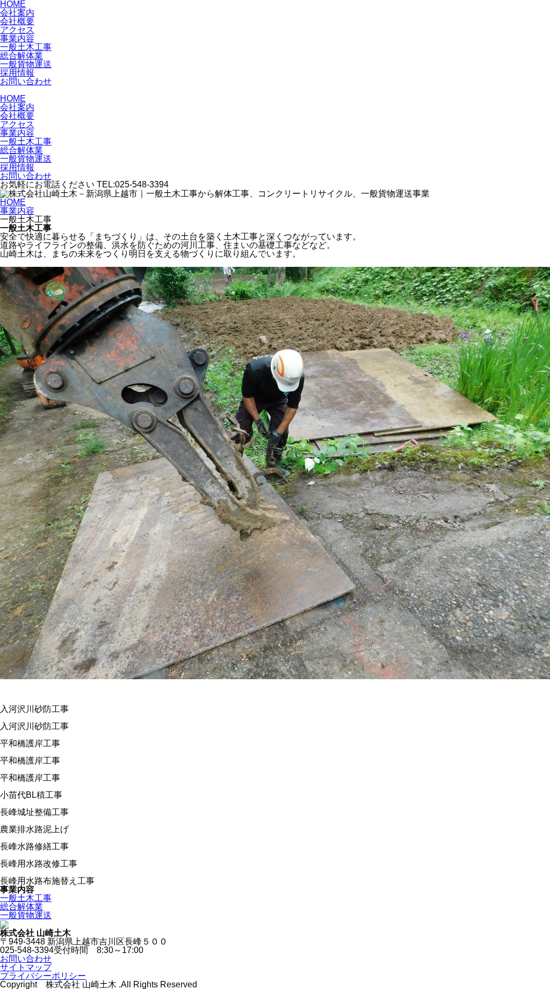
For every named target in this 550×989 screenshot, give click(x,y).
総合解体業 (21, 55)
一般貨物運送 (26, 64)
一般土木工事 (26, 47)
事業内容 (17, 38)
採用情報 (17, 72)
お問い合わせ (26, 81)
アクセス (17, 29)
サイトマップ (26, 967)
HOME (13, 98)
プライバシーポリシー (43, 975)
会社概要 (17, 21)
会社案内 (17, 12)
